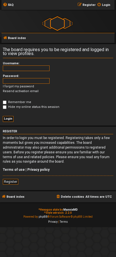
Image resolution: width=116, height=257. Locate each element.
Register (10, 182)
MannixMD (70, 209)
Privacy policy (38, 170)
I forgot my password (18, 86)
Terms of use (14, 170)
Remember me (19, 102)
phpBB (43, 216)
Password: (11, 76)
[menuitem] (8, 5)
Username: (11, 63)
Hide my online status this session (33, 107)
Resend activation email (21, 91)
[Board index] (57, 23)
